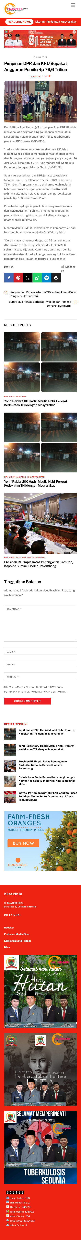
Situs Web (13, 677)
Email (10, 664)
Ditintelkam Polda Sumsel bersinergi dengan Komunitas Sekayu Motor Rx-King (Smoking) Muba (46, 781)
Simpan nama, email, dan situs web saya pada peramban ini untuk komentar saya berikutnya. (35, 689)
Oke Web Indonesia (27, 907)
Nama (10, 652)
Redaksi (9, 927)
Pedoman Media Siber (17, 934)
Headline (9, 396)
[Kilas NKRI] (16, 13)
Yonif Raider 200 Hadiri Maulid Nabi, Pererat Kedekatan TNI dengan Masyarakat (35, 403)
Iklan (7, 947)
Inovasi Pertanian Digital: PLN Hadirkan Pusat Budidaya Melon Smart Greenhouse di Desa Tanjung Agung (47, 796)
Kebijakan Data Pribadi (17, 940)
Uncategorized (36, 477)
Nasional (35, 76)
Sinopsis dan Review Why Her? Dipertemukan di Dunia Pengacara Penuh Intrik (43, 294)
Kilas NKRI (11, 903)
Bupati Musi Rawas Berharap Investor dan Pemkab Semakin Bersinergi (40, 303)
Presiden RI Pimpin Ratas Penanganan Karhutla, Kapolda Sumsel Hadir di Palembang (38, 564)
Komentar (13, 609)
